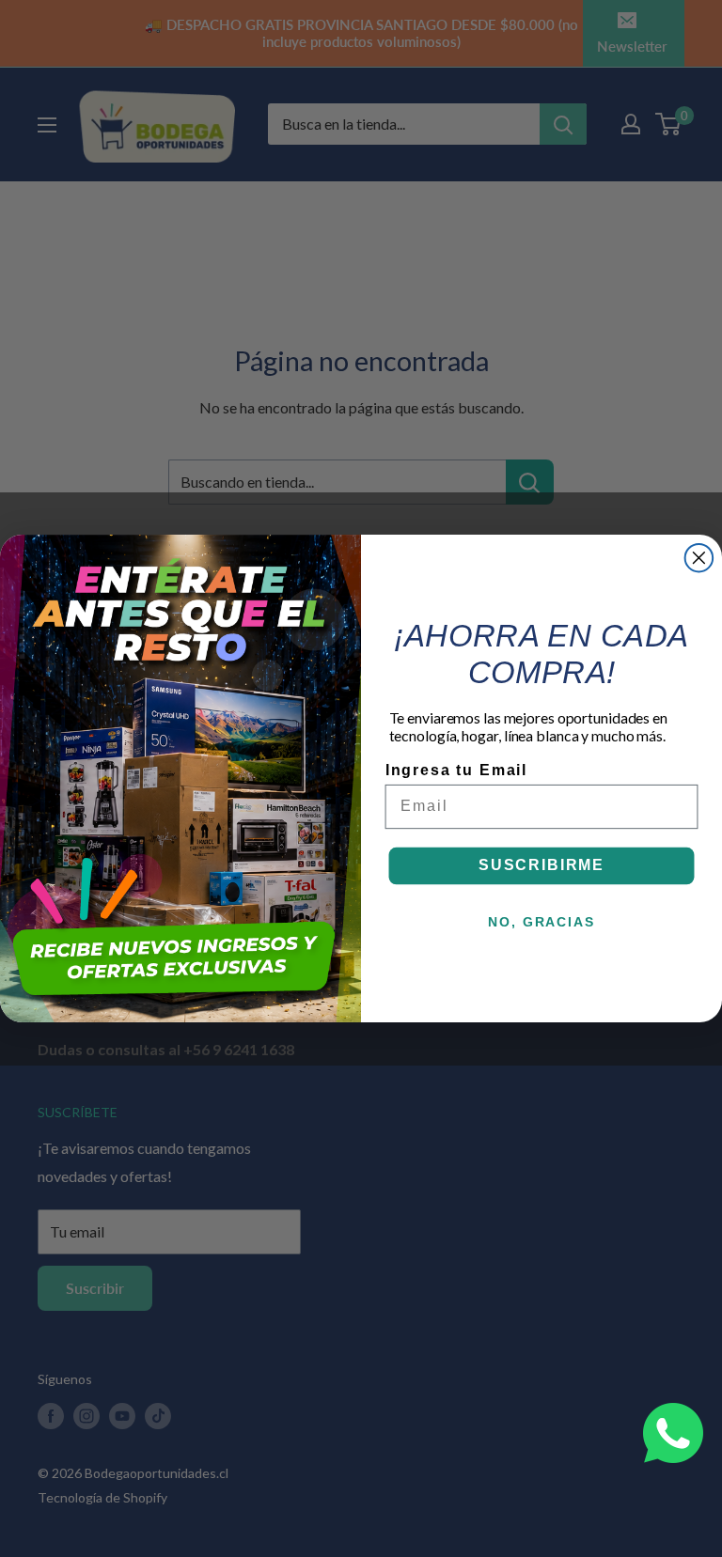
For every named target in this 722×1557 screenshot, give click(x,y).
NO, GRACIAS (541, 920)
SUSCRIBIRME (541, 865)
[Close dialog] (699, 558)
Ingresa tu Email (456, 770)
